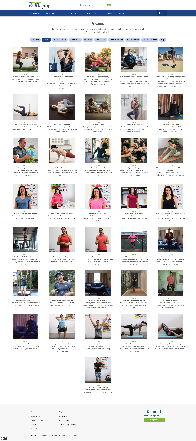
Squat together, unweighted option (26, 77)
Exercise (46, 40)
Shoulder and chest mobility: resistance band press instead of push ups (62, 79)
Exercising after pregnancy (170, 344)
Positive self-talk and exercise (26, 257)
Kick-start (88, 40)
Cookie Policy (36, 429)
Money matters (133, 40)
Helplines (154, 419)
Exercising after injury (98, 344)
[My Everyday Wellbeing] (39, 7)
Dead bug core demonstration (26, 124)
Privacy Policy (64, 420)
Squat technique (134, 168)
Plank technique (98, 124)
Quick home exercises (134, 344)
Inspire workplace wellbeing (69, 412)
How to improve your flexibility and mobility (170, 169)
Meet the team (64, 416)
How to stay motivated (98, 214)
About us (34, 412)
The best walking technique (134, 300)
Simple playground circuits (25, 300)
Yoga (163, 40)
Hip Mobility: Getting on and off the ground (134, 78)
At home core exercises (98, 300)
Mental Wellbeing (116, 40)
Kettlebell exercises (170, 300)
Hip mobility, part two (61, 124)
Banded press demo (26, 168)
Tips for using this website (68, 424)
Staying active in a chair (62, 344)
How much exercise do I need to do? (170, 214)
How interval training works (62, 300)
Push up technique (62, 168)
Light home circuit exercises (26, 344)
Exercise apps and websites (62, 214)
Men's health (101, 40)
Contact (33, 424)
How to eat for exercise (134, 214)
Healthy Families (59, 40)
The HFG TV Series (150, 40)
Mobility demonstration (98, 168)
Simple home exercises (170, 257)
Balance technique (134, 124)
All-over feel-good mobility (98, 77)
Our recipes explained (39, 420)
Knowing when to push (62, 257)
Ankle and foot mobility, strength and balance (170, 78)
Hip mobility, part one (170, 124)
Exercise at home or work (98, 387)
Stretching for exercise (134, 257)
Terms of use (35, 416)
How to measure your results (25, 214)
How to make (75, 40)
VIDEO (25, 74)
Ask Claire (35, 40)
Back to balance (98, 257)
